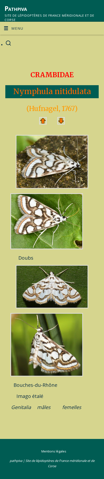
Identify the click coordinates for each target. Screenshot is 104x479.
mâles (44, 407)
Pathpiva (16, 8)
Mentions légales (53, 451)
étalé (37, 396)
